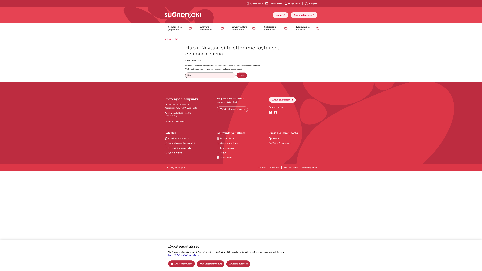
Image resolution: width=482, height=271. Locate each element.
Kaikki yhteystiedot (231, 109)
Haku (279, 15)
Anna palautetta (303, 15)
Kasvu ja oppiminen (206, 28)
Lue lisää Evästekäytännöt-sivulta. (184, 255)
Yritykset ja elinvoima (270, 28)
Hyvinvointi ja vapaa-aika (239, 28)
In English (313, 3)
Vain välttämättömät (210, 263)
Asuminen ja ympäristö (175, 28)
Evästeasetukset (183, 263)
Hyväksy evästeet (238, 263)
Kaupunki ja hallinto (303, 28)
